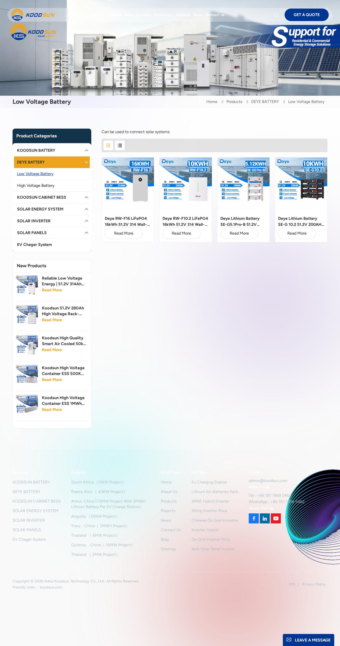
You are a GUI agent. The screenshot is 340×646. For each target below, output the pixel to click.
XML (292, 584)
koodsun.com (51, 587)
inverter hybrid (205, 529)
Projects (183, 15)
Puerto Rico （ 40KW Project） (99, 491)
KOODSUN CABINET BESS (41, 197)
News (198, 15)
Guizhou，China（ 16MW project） (103, 545)
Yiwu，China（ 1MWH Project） (100, 525)
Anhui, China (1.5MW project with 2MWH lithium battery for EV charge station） (108, 504)
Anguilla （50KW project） (95, 516)
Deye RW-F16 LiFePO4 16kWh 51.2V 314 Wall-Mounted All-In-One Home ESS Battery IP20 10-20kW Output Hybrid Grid (127, 222)
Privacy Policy (313, 584)
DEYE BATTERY (265, 101)
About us (169, 491)
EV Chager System (34, 244)
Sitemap (168, 549)
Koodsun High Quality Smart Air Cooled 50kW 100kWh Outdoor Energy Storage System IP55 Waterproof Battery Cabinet (64, 341)
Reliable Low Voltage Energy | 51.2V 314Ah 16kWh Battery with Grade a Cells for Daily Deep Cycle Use (63, 281)
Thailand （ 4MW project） (95, 535)
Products (161, 15)
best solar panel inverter (213, 549)
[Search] (277, 14)
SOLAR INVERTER (33, 221)
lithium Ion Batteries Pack (215, 491)
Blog (165, 539)
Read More (52, 290)
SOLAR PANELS (32, 232)
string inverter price (209, 510)
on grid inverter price (211, 539)
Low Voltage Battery (35, 173)
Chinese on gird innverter (215, 520)
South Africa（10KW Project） (98, 482)
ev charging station (209, 482)
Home (116, 15)
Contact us (215, 15)
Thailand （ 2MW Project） (95, 554)
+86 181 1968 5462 (274, 495)
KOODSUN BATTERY (36, 150)
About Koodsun (138, 15)
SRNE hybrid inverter (210, 501)
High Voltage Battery (35, 185)
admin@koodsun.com (268, 480)
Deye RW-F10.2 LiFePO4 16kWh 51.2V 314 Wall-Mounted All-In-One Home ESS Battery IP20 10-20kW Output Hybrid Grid (185, 222)
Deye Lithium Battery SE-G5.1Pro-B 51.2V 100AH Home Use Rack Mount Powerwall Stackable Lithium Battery (241, 222)
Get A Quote (307, 14)
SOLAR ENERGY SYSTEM (40, 209)
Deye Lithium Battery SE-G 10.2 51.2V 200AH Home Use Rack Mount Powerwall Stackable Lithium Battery (299, 222)
